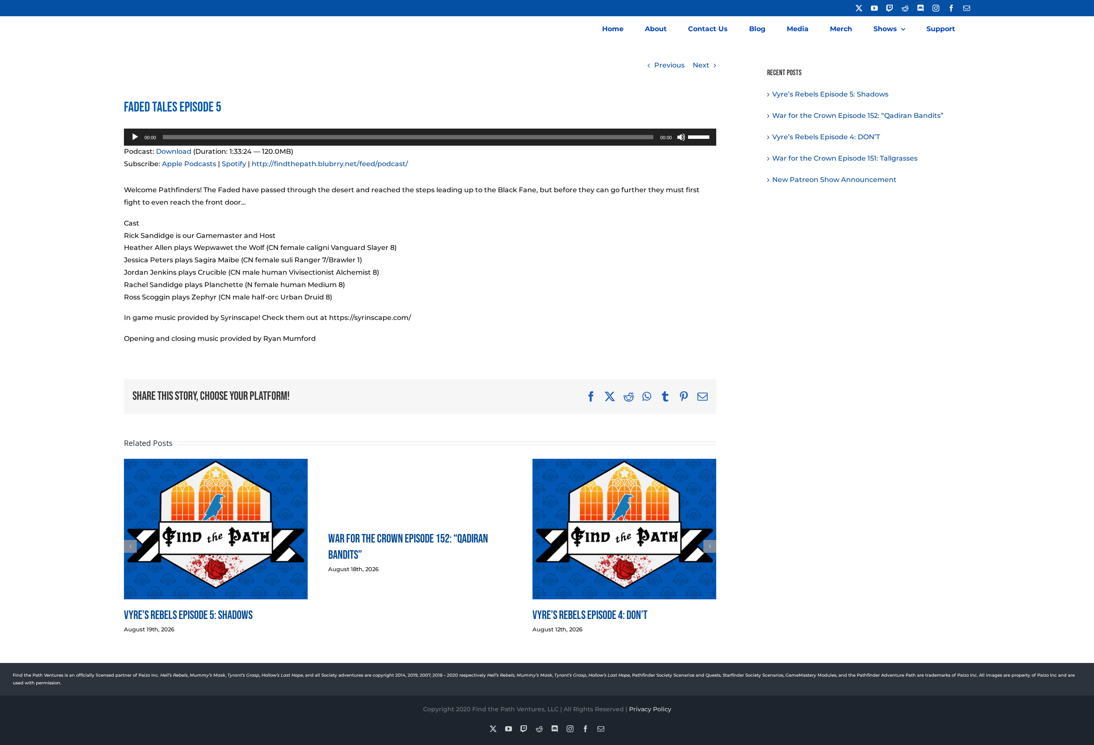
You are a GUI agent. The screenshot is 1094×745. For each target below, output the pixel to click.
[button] (130, 546)
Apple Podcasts (189, 164)
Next (701, 65)
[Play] (135, 137)
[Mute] (681, 137)
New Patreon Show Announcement (834, 180)
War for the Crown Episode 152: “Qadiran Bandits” (858, 115)
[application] (420, 137)
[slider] (700, 136)
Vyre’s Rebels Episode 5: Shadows (188, 615)
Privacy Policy (650, 709)
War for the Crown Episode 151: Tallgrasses (845, 158)
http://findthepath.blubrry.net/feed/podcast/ (330, 164)
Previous (669, 65)
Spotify (234, 164)
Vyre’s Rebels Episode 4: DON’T (589, 615)
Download (173, 151)
